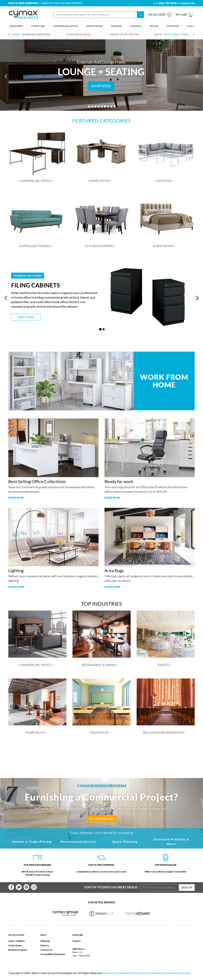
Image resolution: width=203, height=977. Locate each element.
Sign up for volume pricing (61, 3)
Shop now (16, 497)
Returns (44, 945)
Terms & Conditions (116, 973)
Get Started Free (101, 818)
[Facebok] (11, 887)
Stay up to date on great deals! (111, 887)
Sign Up (186, 887)
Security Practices (180, 973)
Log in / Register (16, 940)
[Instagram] (34, 887)
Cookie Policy (158, 973)
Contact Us (46, 949)
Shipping (45, 940)
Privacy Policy (139, 973)
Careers (76, 940)
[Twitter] (19, 887)
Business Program (17, 949)
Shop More (26, 317)
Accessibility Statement (52, 954)
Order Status (15, 945)
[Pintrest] (26, 887)
